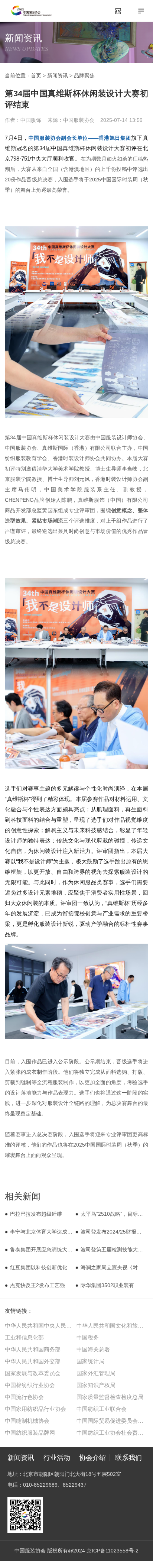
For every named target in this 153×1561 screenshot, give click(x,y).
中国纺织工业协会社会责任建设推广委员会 (112, 1432)
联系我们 (128, 1457)
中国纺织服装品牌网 (30, 1432)
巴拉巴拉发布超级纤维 (36, 1214)
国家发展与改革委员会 (33, 1373)
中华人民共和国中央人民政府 (40, 1325)
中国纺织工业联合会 (101, 1409)
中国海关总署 (93, 1349)
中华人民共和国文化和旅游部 (112, 1325)
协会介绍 (92, 1457)
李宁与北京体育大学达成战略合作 (49, 1232)
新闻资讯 (57, 75)
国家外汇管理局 (95, 1373)
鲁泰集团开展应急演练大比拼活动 (49, 1250)
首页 (36, 75)
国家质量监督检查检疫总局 (109, 1397)
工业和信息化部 (24, 1337)
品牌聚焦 (84, 75)
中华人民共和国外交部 (33, 1361)
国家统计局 (90, 1361)
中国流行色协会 (24, 1397)
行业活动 (56, 1457)
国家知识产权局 (95, 1385)
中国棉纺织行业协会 (30, 1385)
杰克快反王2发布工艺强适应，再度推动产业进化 (66, 1285)
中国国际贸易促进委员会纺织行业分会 (112, 1421)
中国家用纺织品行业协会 (35, 1409)
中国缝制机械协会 (27, 1421)
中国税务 (87, 1337)
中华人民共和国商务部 (33, 1349)
